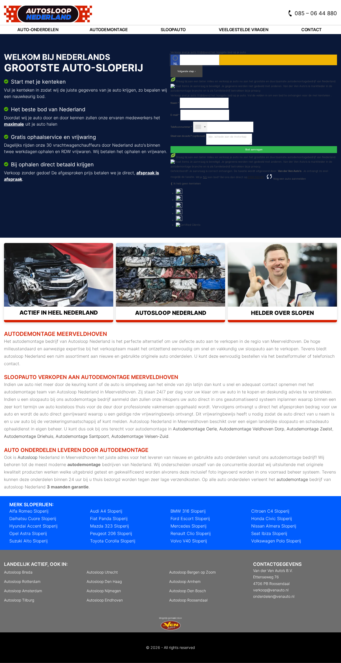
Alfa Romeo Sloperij (28, 511)
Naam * (174, 102)
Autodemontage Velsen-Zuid (139, 436)
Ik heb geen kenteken (187, 183)
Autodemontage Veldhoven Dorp (251, 428)
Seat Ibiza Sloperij (269, 533)
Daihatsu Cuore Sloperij (32, 518)
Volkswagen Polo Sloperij (276, 540)
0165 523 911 (256, 177)
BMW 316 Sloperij (188, 511)
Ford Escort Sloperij (190, 518)
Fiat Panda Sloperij (109, 518)
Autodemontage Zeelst (309, 428)
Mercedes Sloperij (188, 526)
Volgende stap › (186, 71)
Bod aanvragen (253, 149)
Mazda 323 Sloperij (109, 526)
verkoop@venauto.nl (271, 590)
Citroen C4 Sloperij (270, 511)
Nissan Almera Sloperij (273, 526)
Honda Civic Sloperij (271, 518)
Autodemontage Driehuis (28, 436)
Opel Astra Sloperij (28, 533)
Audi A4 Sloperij (106, 511)
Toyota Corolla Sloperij (112, 540)
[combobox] (200, 127)
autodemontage (292, 479)
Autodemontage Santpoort (82, 436)
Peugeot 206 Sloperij (111, 533)
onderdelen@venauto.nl (273, 596)
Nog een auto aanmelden (289, 178)
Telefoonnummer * (181, 126)
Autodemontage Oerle (195, 428)
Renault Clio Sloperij (190, 533)
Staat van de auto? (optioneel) (187, 135)
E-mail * (175, 114)
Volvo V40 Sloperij (188, 540)
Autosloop (28, 457)
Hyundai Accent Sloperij (33, 526)
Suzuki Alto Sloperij (28, 540)
